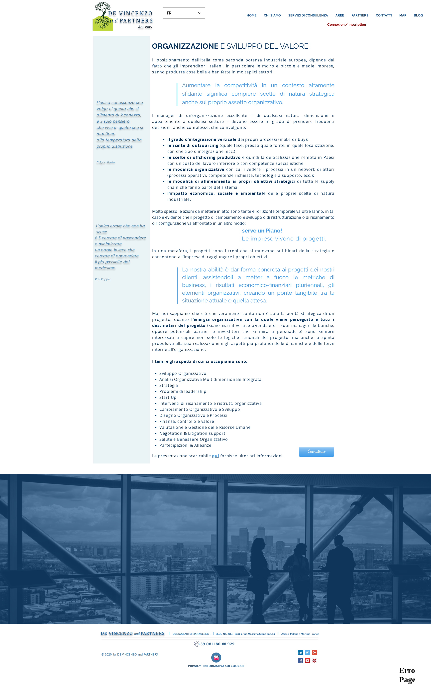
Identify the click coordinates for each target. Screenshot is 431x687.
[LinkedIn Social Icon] (300, 652)
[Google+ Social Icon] (314, 652)
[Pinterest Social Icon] (314, 660)
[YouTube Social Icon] (307, 660)
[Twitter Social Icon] (307, 652)
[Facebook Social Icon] (300, 660)
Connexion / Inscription (346, 24)
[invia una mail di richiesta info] (216, 658)
